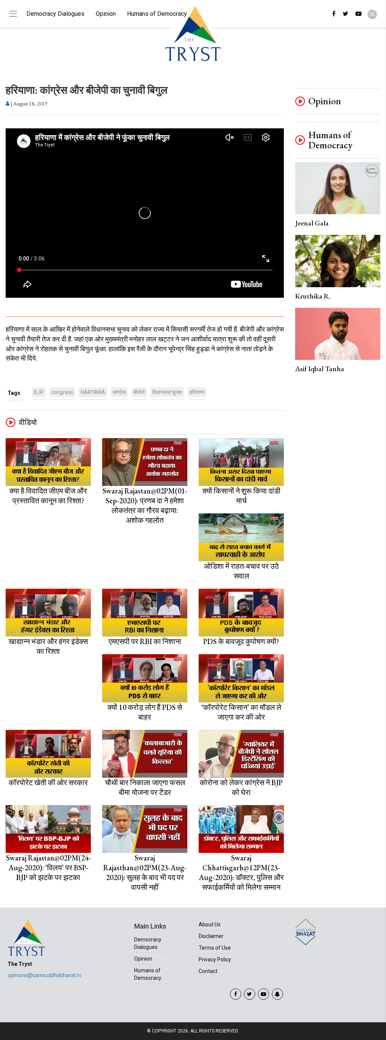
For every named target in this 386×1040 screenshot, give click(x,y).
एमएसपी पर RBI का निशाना (145, 641)
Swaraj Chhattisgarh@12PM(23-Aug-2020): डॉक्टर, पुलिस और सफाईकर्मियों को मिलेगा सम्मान (241, 872)
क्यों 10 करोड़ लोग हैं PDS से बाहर (144, 712)
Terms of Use (215, 948)
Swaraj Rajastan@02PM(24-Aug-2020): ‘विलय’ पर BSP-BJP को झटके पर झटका (48, 867)
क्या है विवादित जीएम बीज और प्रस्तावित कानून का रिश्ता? (48, 496)
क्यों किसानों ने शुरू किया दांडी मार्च (241, 496)
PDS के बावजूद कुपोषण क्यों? (241, 641)
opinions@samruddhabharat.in (44, 975)
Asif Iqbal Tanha (319, 368)
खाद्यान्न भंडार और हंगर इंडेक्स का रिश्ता (48, 646)
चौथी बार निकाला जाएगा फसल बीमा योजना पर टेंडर (145, 787)
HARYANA (93, 392)
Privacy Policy (215, 959)
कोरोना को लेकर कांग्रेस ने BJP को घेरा (241, 787)
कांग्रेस (119, 392)
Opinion (106, 13)
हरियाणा (197, 392)
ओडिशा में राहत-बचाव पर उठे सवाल (241, 571)
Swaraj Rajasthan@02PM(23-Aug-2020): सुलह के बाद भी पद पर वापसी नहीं (145, 872)
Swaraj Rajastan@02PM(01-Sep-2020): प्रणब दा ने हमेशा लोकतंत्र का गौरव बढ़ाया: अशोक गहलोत (145, 505)
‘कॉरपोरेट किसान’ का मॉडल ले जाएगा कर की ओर (241, 712)
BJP (39, 392)
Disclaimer (211, 936)
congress (62, 392)
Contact (208, 971)
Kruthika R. (313, 296)
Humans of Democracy (157, 13)
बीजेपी (139, 392)
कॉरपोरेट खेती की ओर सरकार (48, 782)
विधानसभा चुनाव (167, 392)
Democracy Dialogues (55, 13)
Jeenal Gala (312, 223)
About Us (210, 924)
